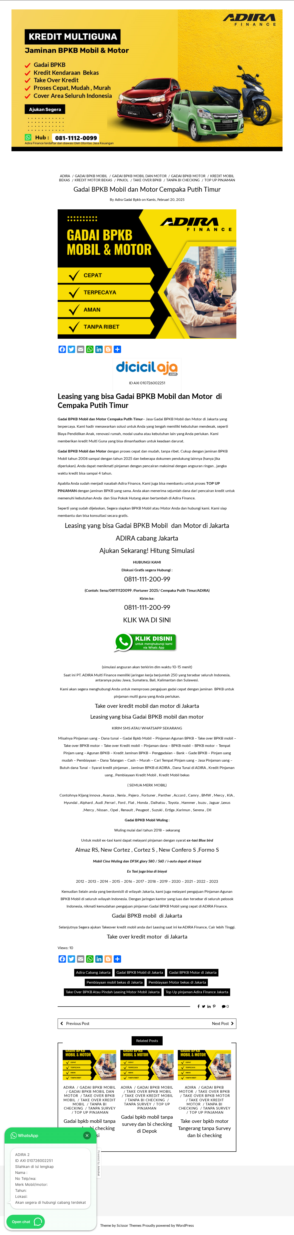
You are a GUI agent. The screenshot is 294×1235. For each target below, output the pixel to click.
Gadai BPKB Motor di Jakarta (193, 972)
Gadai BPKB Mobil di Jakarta (139, 972)
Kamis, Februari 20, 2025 (165, 200)
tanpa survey (101, 1108)
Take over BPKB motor (206, 1096)
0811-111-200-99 (147, 579)
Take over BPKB (147, 180)
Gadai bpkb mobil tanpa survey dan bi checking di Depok (147, 1124)
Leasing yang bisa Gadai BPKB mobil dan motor (147, 717)
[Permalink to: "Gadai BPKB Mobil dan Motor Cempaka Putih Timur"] (147, 274)
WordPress (185, 1225)
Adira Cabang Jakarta (93, 972)
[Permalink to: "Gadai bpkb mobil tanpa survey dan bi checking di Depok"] (147, 1065)
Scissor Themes (129, 1225)
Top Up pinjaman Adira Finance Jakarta (197, 992)
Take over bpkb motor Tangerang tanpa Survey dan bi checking (204, 1128)
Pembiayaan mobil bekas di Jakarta (115, 982)
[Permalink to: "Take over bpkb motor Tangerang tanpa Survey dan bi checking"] (204, 1065)
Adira (65, 176)
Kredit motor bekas (93, 180)
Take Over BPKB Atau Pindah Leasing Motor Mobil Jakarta (113, 992)
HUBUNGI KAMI (147, 562)
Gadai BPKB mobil (91, 176)
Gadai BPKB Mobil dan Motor (139, 176)
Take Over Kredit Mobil (149, 1096)
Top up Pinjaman (219, 180)
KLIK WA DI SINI (147, 620)
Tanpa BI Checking (183, 180)
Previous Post (77, 1024)
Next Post (220, 1024)
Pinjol (122, 180)
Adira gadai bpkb (128, 200)
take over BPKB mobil (149, 1091)
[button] (87, 1135)
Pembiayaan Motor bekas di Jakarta (177, 982)
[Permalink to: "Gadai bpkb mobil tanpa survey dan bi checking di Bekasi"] (89, 1065)
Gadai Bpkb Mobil (137, 738)
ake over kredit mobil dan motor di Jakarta (148, 706)
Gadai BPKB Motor (188, 176)
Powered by (98, 1163)
